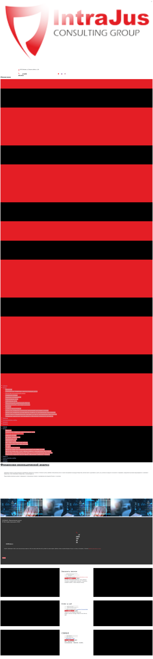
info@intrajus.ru (9, 544)
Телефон (66, 575)
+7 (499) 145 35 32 (22, 74)
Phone (66, 608)
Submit (69, 610)
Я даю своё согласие (77, 577)
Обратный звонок (5, 77)
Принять (4, 558)
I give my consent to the (77, 609)
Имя (65, 574)
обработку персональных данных (82, 577)
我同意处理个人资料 (70, 638)
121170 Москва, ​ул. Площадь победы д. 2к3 (29, 69)
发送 (69, 640)
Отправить (70, 578)
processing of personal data (82, 609)
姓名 (65, 636)
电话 (65, 637)
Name (66, 606)
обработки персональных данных (95, 548)
